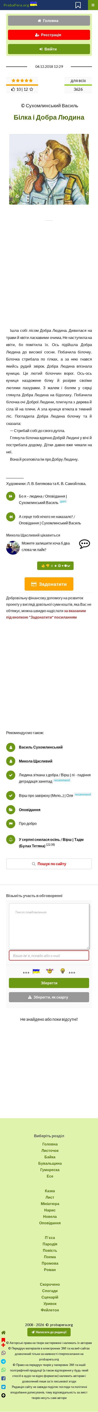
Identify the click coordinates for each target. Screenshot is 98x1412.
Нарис (50, 1210)
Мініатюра (50, 1203)
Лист (50, 1197)
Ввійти (50, 49)
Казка (50, 1191)
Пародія (50, 1244)
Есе (50, 1176)
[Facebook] (3, 1378)
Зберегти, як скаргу (51, 997)
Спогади (50, 1290)
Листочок (50, 1150)
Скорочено (50, 1284)
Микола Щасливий (35, 761)
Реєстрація (51, 35)
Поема (50, 1257)
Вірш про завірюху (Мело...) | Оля (46, 795)
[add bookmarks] (3, 1342)
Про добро (28, 823)
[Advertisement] (49, 679)
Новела (50, 1216)
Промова (50, 1263)
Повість (50, 1250)
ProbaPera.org (16, 5)
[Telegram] (3, 1361)
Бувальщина (50, 1163)
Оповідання (29, 809)
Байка (49, 1157)
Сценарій (49, 1297)
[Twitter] (3, 1387)
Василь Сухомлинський (41, 747)
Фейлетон (50, 1310)
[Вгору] (3, 1395)
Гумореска (49, 1169)
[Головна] (3, 1332)
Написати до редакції (51, 1332)
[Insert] (36, 971)
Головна (50, 20)
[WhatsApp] (3, 1370)
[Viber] (3, 1353)
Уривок (50, 1303)
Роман (50, 1269)
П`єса (50, 1237)
